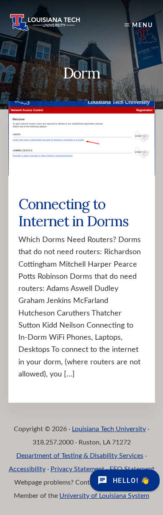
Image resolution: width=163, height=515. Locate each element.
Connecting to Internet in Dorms (73, 212)
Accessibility (27, 469)
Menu (142, 25)
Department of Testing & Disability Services (79, 455)
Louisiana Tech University (109, 429)
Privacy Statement (77, 469)
